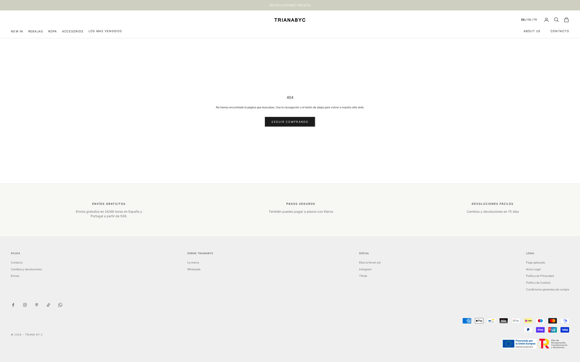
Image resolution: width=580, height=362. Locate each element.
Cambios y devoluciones (26, 269)
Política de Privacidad (540, 276)
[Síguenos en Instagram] (25, 305)
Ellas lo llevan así (370, 262)
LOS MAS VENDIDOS (105, 31)
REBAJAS (35, 31)
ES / (524, 19)
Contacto (560, 31)
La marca (193, 262)
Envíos (15, 276)
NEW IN (17, 31)
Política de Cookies (538, 282)
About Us (532, 31)
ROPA (52, 31)
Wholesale (194, 269)
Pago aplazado (535, 262)
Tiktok (363, 276)
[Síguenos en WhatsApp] (60, 305)
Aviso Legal (533, 269)
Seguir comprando (289, 121)
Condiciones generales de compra (547, 289)
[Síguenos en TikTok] (48, 305)
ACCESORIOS (73, 31)
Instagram (365, 269)
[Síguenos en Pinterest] (36, 305)
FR (535, 19)
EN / (530, 19)
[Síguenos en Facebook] (13, 305)
